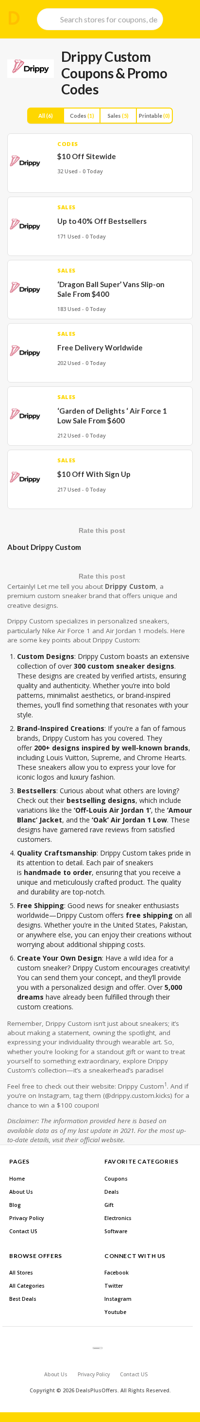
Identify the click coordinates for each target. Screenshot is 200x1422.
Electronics (118, 1218)
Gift (109, 1205)
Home (17, 1178)
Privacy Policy (26, 1218)
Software (115, 1231)
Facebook (116, 1272)
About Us (21, 1191)
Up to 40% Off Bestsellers (102, 221)
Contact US (23, 1231)
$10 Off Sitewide (86, 156)
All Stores (21, 1272)
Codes (82, 115)
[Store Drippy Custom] (30, 68)
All (45, 115)
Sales (118, 115)
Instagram (118, 1298)
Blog (15, 1205)
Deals (111, 1191)
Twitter (113, 1285)
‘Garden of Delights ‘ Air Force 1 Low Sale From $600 (112, 415)
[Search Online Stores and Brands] (14, 18)
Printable (154, 115)
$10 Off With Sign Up (94, 474)
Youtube (115, 1312)
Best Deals (22, 1298)
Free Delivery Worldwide (100, 347)
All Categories (27, 1285)
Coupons (116, 1178)
